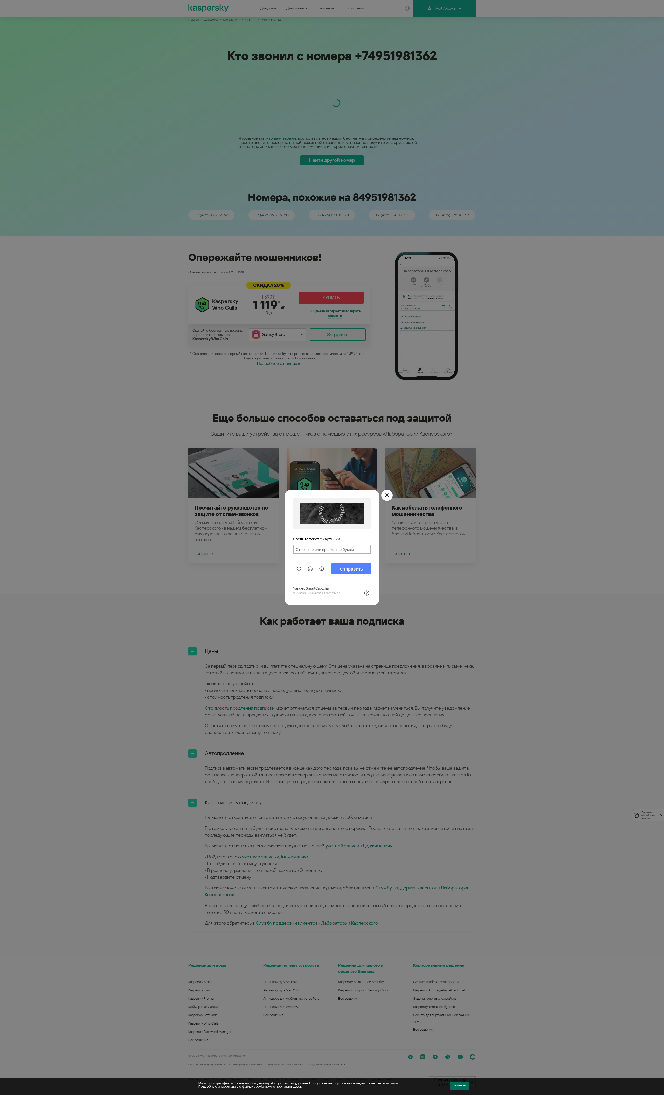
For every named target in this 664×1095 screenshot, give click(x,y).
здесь (297, 1087)
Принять (460, 1085)
